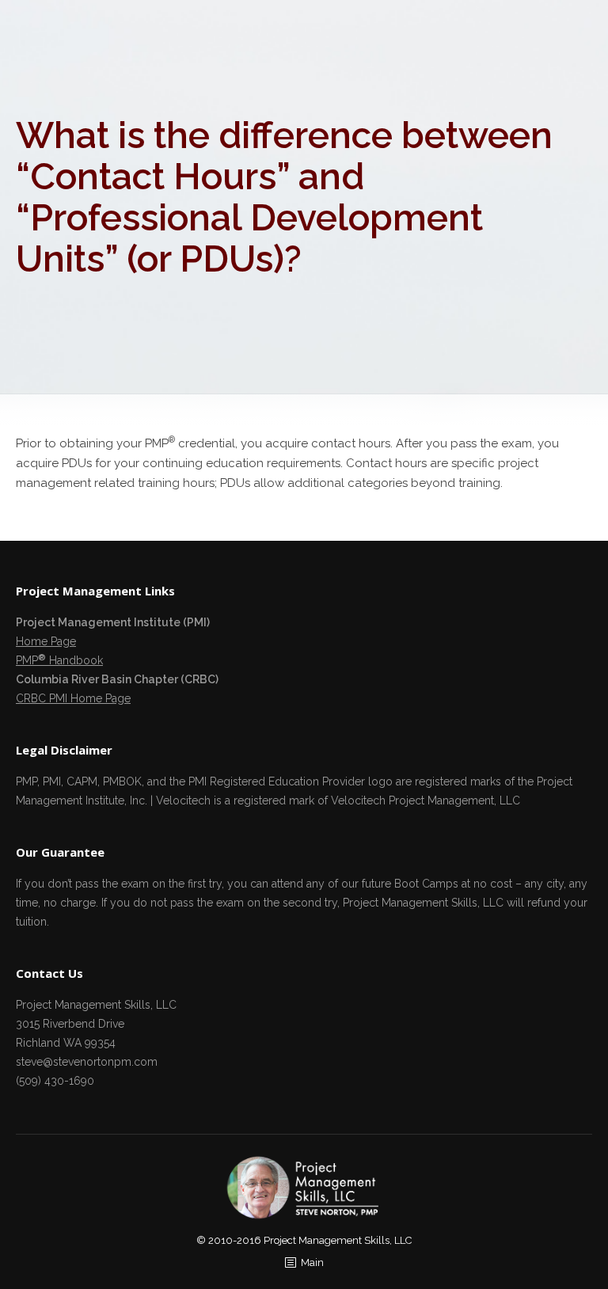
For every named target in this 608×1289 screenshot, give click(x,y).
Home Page (46, 641)
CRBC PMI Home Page (73, 698)
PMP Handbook (59, 660)
